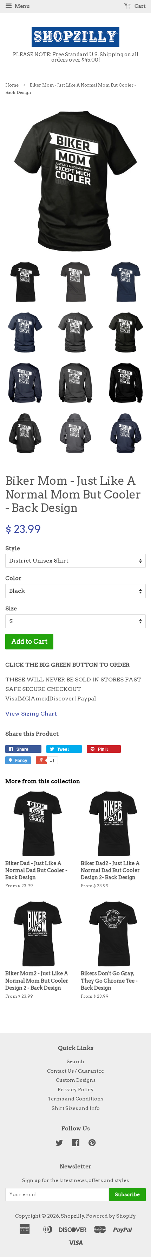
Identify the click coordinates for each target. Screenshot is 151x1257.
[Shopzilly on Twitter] (59, 1144)
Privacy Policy (76, 1089)
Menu (21, 6)
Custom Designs (76, 1080)
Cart (139, 6)
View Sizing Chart (31, 713)
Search (75, 1061)
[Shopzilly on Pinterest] (92, 1144)
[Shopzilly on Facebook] (76, 1144)
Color (13, 578)
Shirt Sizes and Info (76, 1108)
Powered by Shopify (111, 1216)
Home (12, 85)
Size (11, 608)
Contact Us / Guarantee (75, 1071)
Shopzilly (72, 1216)
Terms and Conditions (75, 1099)
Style (12, 548)
